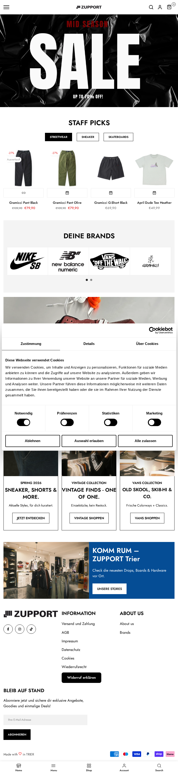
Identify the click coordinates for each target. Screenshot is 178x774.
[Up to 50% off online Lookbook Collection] (89, 60)
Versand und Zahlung (78, 623)
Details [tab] (89, 344)
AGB (65, 632)
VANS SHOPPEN (147, 518)
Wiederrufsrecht (74, 666)
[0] (169, 7)
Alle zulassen (145, 441)
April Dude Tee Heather (154, 202)
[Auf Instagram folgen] (19, 629)
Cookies (68, 658)
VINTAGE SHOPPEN (89, 518)
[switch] (67, 422)
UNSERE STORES (109, 588)
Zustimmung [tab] (31, 344)
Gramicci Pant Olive (67, 202)
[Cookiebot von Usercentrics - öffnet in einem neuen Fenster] (152, 330)
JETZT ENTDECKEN (31, 518)
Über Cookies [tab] (147, 344)
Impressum (70, 641)
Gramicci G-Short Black (110, 202)
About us (127, 623)
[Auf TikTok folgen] (31, 629)
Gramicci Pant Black (23, 202)
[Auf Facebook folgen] (8, 629)
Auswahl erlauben (89, 441)
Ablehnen (32, 441)
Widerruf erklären (81, 677)
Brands (125, 632)
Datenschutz (71, 649)
